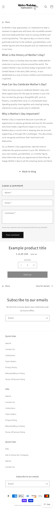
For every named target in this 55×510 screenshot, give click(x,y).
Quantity (27, 260)
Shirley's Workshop (24, 505)
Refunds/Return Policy (15, 373)
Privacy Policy (11, 367)
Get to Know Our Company (16, 455)
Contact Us (10, 349)
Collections (10, 355)
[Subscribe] (47, 318)
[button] (3, 7)
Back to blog (29, 171)
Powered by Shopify (35, 505)
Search (8, 343)
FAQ (7, 449)
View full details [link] (43, 286)
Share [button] (7, 22)
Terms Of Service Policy (15, 379)
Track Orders (10, 361)
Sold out (27, 274)
